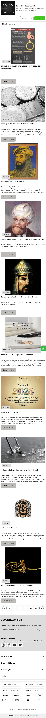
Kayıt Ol (40, 629)
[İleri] (41, 608)
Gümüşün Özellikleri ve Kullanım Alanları (18, 124)
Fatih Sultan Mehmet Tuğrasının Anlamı (17, 585)
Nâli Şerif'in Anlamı (9, 528)
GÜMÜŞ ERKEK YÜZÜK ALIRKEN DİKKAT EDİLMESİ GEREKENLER (21, 67)
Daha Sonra (27, 18)
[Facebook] (9, 645)
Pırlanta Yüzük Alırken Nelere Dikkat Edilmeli (19, 470)
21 (31, 608)
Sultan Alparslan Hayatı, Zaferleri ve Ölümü (19, 297)
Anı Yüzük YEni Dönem (10, 412)
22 (36, 608)
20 (26, 608)
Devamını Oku (8, 81)
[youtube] (14, 645)
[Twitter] (20, 645)
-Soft (10, 716)
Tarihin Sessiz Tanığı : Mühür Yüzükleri (17, 355)
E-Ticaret (16, 716)
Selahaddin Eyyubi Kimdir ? (12, 181)
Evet (40, 18)
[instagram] (3, 645)
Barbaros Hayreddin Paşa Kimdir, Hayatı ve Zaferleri (23, 239)
